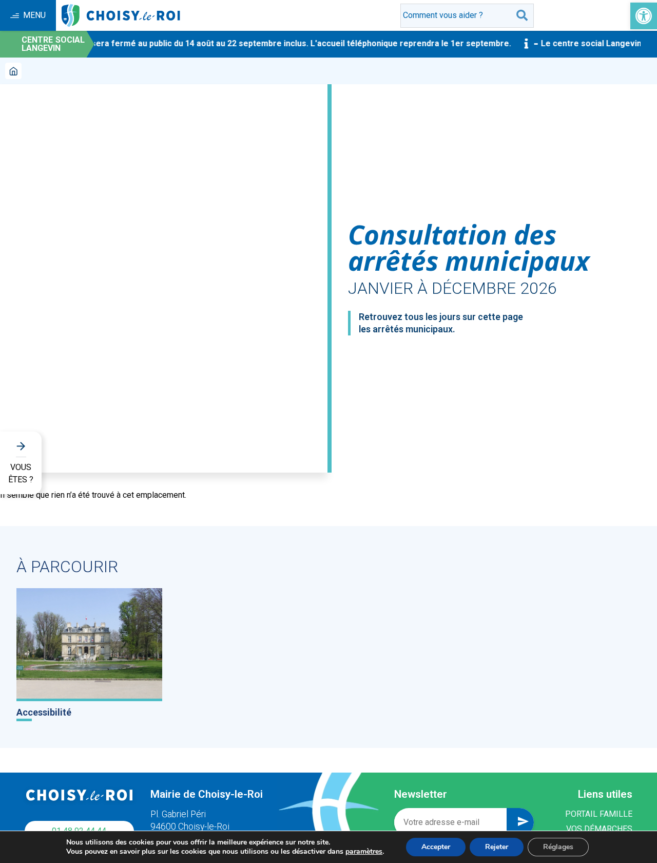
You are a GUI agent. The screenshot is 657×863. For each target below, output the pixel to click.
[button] (643, 16)
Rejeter (496, 847)
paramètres (363, 851)
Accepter (435, 847)
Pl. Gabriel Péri (178, 814)
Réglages (558, 847)
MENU (34, 15)
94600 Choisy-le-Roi (189, 826)
